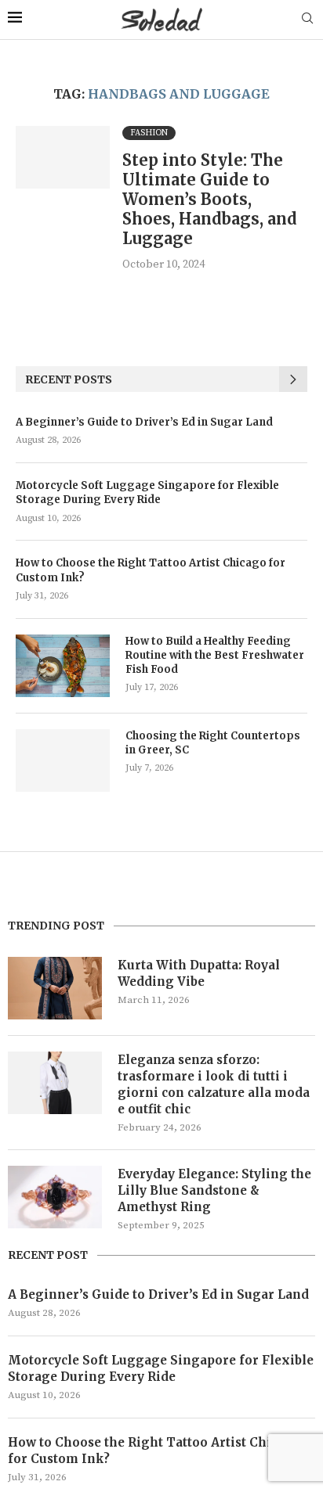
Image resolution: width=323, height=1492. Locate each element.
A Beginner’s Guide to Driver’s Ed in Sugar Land (144, 422)
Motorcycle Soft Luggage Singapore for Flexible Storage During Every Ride (147, 492)
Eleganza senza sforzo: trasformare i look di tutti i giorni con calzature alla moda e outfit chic (214, 1084)
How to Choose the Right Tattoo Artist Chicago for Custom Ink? (150, 570)
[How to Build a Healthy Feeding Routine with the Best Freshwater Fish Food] (63, 666)
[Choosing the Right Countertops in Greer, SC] (63, 760)
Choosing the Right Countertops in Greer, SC (212, 743)
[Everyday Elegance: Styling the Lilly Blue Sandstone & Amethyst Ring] (55, 1197)
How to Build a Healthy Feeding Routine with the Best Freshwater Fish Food (214, 655)
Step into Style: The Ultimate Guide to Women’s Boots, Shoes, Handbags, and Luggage (209, 199)
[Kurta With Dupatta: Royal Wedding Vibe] (55, 988)
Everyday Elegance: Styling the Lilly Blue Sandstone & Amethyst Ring (214, 1190)
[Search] (307, 20)
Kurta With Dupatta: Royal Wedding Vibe (199, 973)
